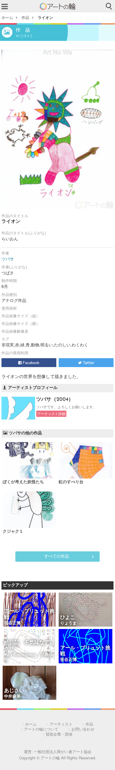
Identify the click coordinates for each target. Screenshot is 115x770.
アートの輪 (57, 6)
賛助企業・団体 (59, 734)
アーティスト (61, 724)
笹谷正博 (12, 623)
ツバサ (7, 259)
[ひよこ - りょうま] (85, 610)
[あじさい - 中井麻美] (29, 683)
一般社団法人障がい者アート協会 (62, 751)
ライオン (45, 17)
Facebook (31, 362)
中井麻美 (12, 696)
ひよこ (67, 617)
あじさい (14, 690)
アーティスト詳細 (51, 413)
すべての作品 (56, 556)
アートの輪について (41, 729)
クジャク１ (13, 531)
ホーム (7, 17)
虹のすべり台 (71, 482)
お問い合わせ (82, 729)
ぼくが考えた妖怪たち (23, 482)
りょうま (68, 623)
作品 (25, 17)
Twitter (88, 362)
